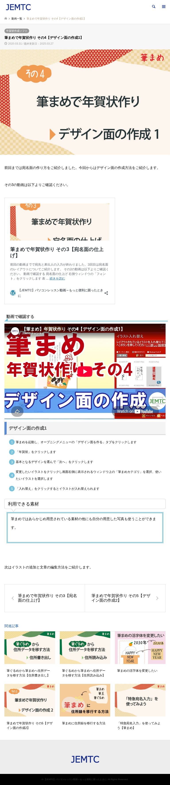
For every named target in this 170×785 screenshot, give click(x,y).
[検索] (153, 6)
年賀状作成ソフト (16, 30)
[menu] (163, 6)
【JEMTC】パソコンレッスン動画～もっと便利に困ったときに (75, 779)
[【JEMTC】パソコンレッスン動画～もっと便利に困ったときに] (18, 6)
